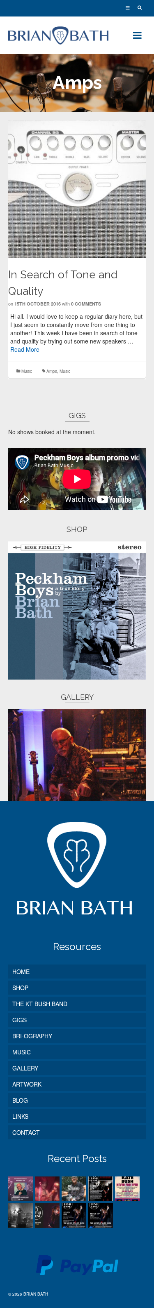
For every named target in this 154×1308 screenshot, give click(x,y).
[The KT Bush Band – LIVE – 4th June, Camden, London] (21, 1215)
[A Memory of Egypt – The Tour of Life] (48, 1188)
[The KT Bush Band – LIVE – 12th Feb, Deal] (75, 1215)
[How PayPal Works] (77, 1264)
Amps (51, 371)
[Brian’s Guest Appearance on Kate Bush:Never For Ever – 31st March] (128, 1188)
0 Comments (86, 304)
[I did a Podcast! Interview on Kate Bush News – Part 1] (21, 1188)
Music (26, 371)
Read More (24, 349)
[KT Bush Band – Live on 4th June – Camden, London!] (75, 1188)
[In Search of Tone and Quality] (77, 188)
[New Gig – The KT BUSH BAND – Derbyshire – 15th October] (101, 1188)
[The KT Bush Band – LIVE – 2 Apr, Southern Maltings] (48, 1215)
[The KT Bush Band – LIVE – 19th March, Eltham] (101, 1215)
